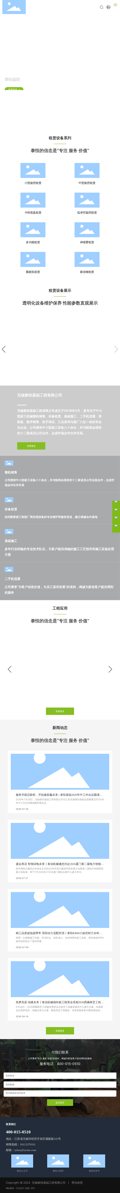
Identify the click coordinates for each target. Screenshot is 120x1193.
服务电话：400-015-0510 (60, 1064)
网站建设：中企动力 (15, 1188)
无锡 (27, 1188)
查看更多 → (14, 86)
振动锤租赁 (87, 271)
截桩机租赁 (33, 271)
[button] (57, 126)
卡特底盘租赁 (33, 212)
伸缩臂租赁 (87, 242)
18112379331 (27, 1144)
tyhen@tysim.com (25, 1150)
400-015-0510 (18, 1131)
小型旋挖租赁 (33, 182)
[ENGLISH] (108, 6)
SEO (33, 1188)
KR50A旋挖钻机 (60, 372)
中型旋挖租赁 (87, 182)
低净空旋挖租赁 (87, 212)
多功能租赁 (33, 242)
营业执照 (77, 1182)
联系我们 (11, 1124)
